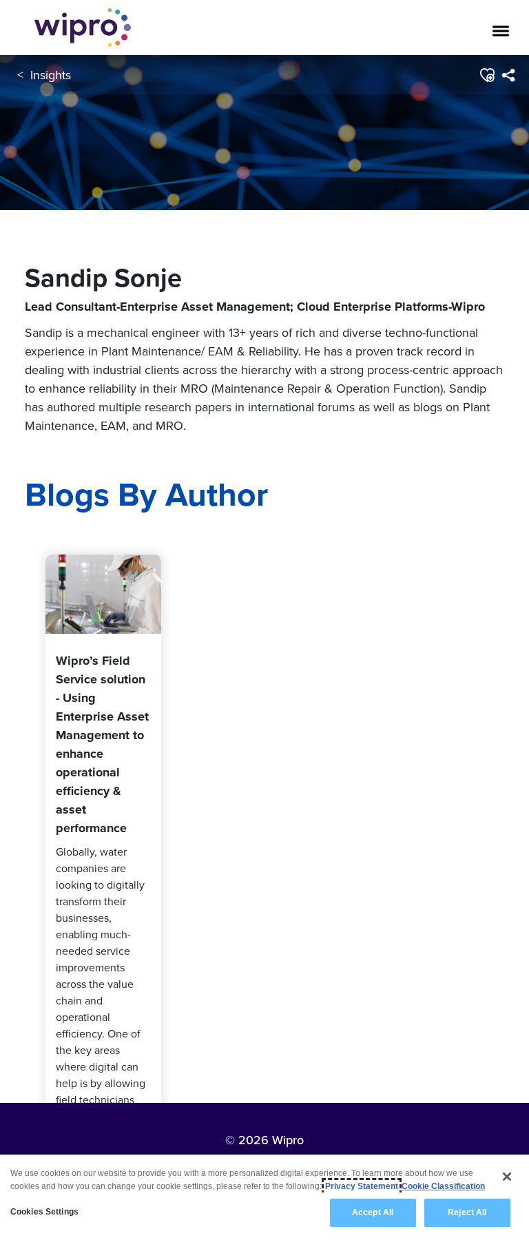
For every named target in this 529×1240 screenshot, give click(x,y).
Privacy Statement (361, 1186)
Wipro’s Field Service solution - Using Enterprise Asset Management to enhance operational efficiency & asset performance (102, 744)
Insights (50, 74)
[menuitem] (508, 75)
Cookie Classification (443, 1186)
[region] (264, 1197)
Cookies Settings (44, 1212)
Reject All (467, 1212)
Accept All (372, 1212)
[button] (486, 75)
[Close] (507, 1176)
